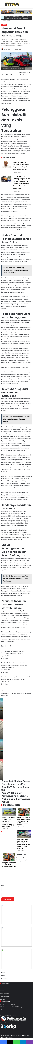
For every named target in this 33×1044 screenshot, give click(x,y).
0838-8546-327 (8, 1013)
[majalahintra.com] (12, 4)
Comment (19, 864)
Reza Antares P (7, 49)
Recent (3, 976)
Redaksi (2, 990)
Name (3, 886)
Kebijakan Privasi (4, 993)
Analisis (8, 21)
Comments (4, 979)
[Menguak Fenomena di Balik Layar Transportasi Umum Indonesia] (9, 857)
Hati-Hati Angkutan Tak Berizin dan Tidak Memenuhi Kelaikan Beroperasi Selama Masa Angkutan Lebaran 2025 (14, 665)
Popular (3, 972)
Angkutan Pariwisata (18, 693)
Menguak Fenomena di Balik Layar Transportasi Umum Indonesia (15, 652)
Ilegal (6, 696)
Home (4, 21)
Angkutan (9, 693)
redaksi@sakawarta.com (10, 1015)
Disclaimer (2, 999)
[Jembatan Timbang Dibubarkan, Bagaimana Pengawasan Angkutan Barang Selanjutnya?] (6, 164)
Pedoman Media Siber (6, 996)
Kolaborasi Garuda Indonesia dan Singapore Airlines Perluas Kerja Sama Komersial (17, 18)
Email (3, 892)
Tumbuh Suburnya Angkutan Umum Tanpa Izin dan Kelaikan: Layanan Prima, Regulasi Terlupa (16, 678)
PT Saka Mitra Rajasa (8, 1037)
